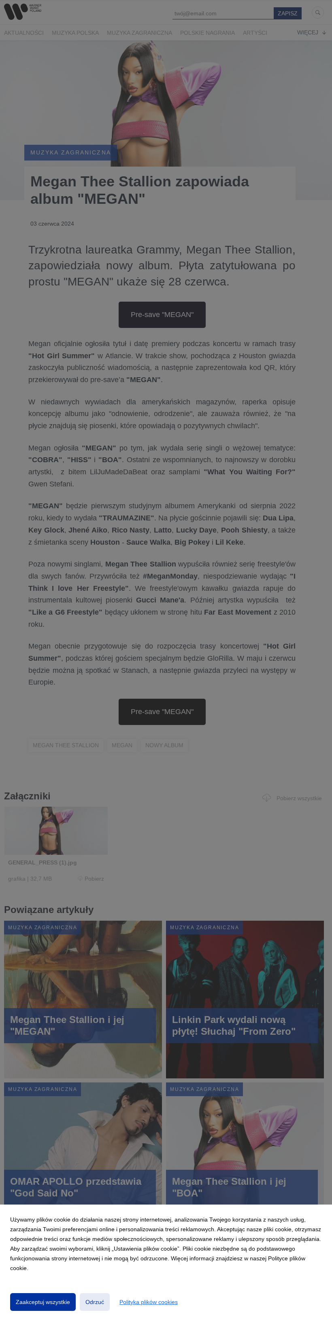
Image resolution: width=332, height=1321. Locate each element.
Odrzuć (94, 1302)
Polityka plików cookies (148, 1302)
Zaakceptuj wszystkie (43, 1302)
